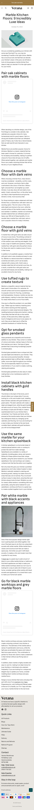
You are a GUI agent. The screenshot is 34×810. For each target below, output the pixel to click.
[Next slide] (32, 3)
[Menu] (2, 8)
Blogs (3, 722)
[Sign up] (31, 790)
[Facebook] (2, 709)
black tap (5, 559)
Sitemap (4, 748)
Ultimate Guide (6, 731)
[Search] (6, 8)
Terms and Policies (17, 806)
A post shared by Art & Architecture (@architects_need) (18, 120)
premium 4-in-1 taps (20, 682)
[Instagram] (5, 709)
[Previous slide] (2, 3)
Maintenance (5, 728)
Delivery (4, 738)
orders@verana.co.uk (8, 767)
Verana (19, 802)
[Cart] (32, 8)
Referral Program (7, 745)
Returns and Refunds (8, 741)
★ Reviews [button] (32, 406)
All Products (5, 718)
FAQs (3, 735)
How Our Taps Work (7, 725)
